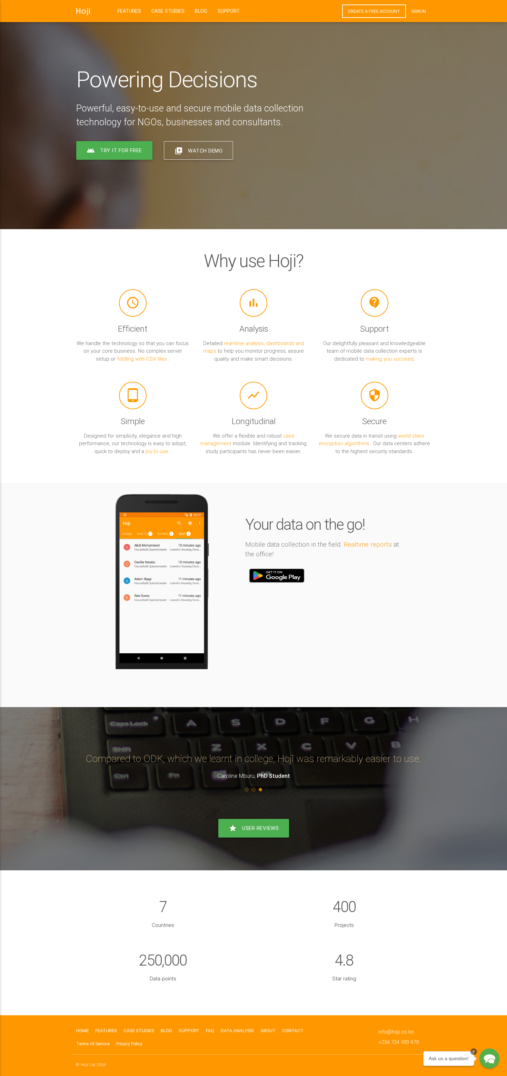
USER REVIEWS (254, 828)
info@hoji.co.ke (396, 1031)
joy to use (158, 451)
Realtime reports (368, 544)
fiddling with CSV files (142, 358)
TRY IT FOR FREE (114, 150)
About (268, 1030)
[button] (489, 1058)
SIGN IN (418, 11)
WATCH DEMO (198, 151)
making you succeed (390, 358)
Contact (293, 1030)
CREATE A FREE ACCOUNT (374, 11)
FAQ (210, 1030)
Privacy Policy (129, 1043)
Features (129, 11)
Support (229, 11)
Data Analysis (237, 1030)
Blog (201, 11)
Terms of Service (93, 1043)
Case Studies (168, 11)
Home (82, 1030)
